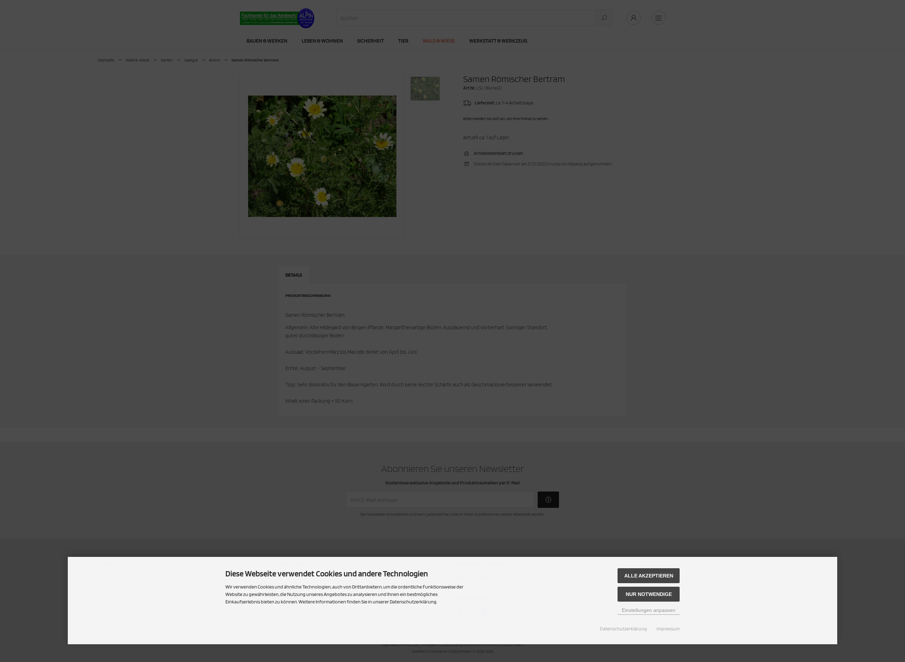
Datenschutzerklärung (623, 628)
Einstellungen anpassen (648, 610)
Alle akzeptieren (648, 576)
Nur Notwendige (649, 594)
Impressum (668, 628)
